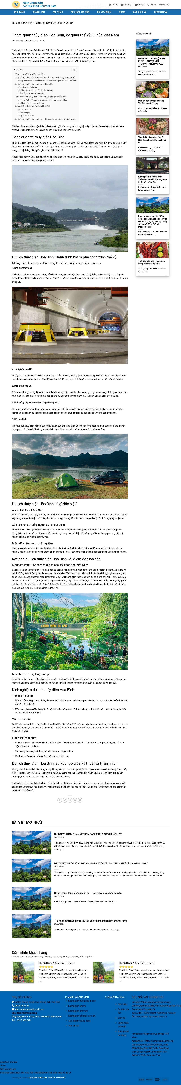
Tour (122, 12)
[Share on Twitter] (65, 800)
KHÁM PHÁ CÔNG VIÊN (77, 997)
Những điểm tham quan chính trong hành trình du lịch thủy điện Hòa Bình (47, 81)
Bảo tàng (19, 12)
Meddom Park (21, 565)
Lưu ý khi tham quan (26, 116)
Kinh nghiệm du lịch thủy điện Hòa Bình (33, 106)
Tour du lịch (73, 1025)
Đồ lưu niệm (104, 12)
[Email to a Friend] (70, 800)
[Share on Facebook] (59, 800)
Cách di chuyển (24, 113)
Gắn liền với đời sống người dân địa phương (35, 90)
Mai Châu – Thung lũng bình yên (31, 103)
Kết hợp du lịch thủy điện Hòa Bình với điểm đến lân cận (40, 97)
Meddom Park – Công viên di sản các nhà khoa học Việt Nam (42, 100)
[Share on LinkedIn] (80, 800)
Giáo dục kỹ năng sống (79, 1020)
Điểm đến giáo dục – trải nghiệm (31, 93)
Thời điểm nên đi (24, 109)
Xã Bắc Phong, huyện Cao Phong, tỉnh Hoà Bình (37, 1002)
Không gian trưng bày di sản (82, 1000)
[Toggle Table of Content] (73, 70)
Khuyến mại (160, 12)
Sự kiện (140, 4)
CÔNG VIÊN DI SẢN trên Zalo (146, 1055)
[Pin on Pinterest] (75, 800)
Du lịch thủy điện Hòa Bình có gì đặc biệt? (34, 84)
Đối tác (165, 4)
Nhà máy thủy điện (23, 268)
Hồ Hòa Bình (20, 419)
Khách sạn (39, 12)
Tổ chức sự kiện (80, 12)
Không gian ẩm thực (78, 1011)
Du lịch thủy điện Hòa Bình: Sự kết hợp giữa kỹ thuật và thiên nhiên (45, 119)
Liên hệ (152, 4)
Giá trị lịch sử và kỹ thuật (27, 87)
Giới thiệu (127, 4)
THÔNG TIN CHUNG (115, 997)
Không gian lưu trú (77, 1006)
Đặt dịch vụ (139, 12)
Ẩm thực (58, 12)
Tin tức (114, 4)
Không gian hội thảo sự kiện (81, 1015)
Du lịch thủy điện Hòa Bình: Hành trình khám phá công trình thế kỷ (45, 77)
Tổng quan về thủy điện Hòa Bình (30, 74)
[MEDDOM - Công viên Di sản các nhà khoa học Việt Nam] (16, 4)
